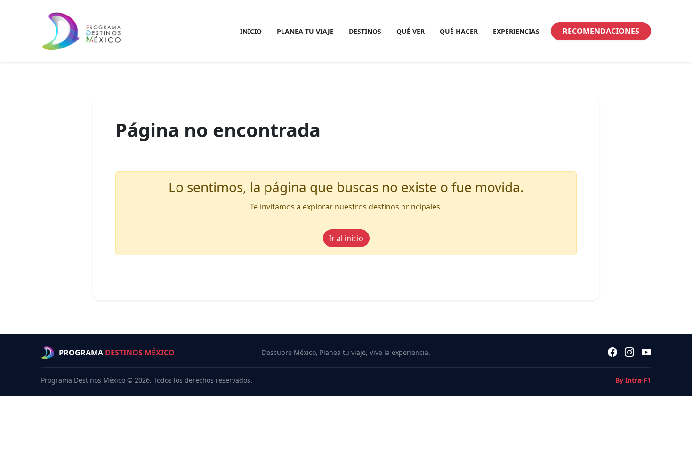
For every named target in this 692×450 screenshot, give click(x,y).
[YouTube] (646, 353)
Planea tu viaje (305, 31)
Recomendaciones (601, 31)
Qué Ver (410, 31)
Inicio (251, 31)
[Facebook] (612, 353)
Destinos (365, 31)
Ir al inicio (346, 238)
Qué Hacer (459, 31)
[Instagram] (629, 353)
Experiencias (516, 31)
